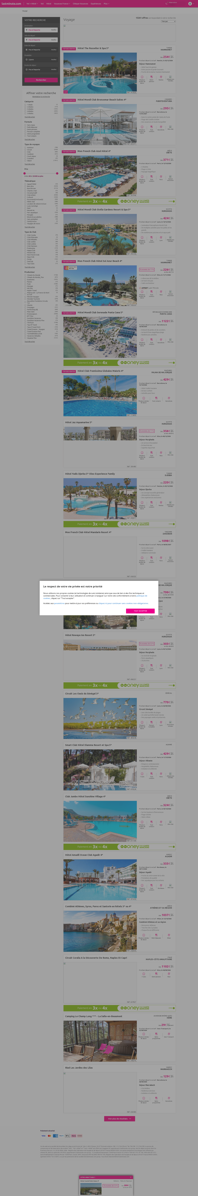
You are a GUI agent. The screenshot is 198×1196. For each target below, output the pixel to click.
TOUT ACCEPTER (140, 611)
